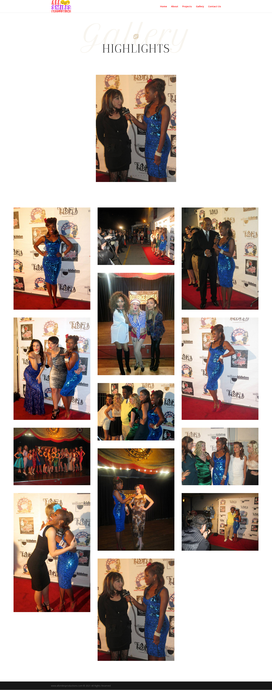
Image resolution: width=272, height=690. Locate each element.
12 (149, 175)
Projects (187, 6)
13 (152, 175)
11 (146, 175)
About (174, 6)
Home (163, 6)
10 (143, 175)
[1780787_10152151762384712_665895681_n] (136, 181)
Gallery (200, 6)
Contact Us (214, 6)
